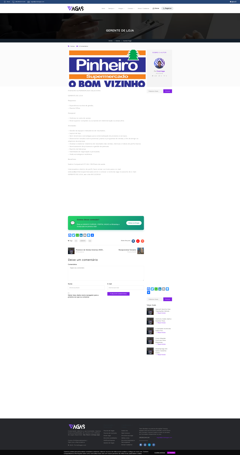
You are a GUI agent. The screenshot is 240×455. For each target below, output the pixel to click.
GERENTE (82, 240)
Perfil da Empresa (109, 440)
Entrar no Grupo (134, 223)
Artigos (120, 8)
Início (103, 8)
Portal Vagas (161, 71)
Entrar (157, 8)
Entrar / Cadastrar (143, 8)
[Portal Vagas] (75, 8)
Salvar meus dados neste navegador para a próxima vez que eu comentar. (83, 296)
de (76, 240)
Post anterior (80, 252)
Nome (70, 284)
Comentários (72, 264)
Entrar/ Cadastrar (126, 445)
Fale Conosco (125, 433)
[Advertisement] (106, 196)
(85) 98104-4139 (20, 1)
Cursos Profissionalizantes (77, 440)
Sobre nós (124, 430)
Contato (130, 8)
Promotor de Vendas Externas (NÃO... (90, 250)
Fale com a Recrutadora (76, 442)
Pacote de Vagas (109, 430)
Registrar (168, 8)
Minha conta (125, 438)
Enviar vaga (107, 435)
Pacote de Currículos (110, 433)
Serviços (111, 8)
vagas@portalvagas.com (37, 1)
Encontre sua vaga (127, 435)
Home (110, 41)
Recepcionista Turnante (127, 250)
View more (145, 453)
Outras (118, 41)
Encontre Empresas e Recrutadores (128, 441)
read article (161, 313)
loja (90, 240)
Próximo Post (131, 252)
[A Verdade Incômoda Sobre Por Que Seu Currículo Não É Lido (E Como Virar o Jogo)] (150, 331)
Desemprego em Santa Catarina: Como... (161, 351)
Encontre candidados (110, 438)
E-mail (109, 284)
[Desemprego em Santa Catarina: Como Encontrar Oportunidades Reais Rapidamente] (150, 351)
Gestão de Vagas (109, 443)
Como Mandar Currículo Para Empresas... (161, 340)
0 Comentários (83, 46)
